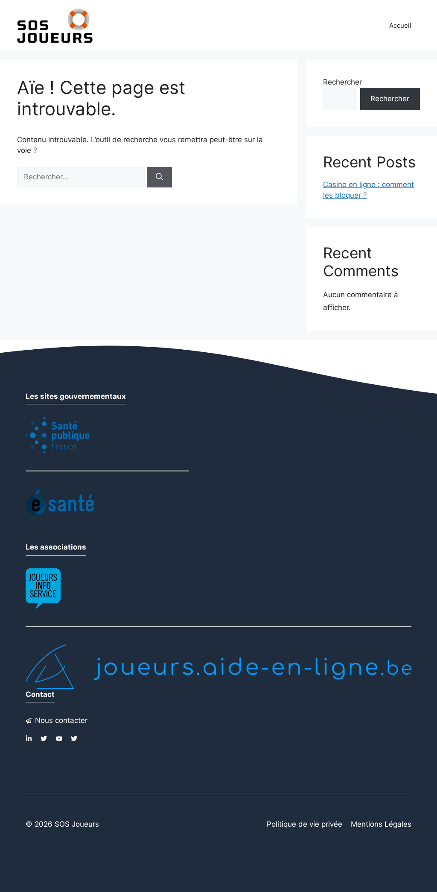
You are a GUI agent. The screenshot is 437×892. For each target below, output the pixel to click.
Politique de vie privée (304, 824)
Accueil (400, 25)
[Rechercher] (159, 177)
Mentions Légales (381, 824)
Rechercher (342, 82)
